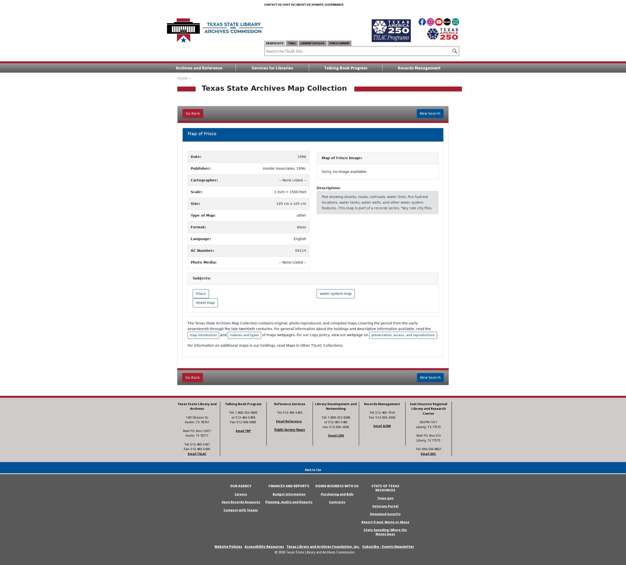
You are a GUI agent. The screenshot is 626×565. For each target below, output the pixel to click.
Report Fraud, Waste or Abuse (385, 522)
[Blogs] (447, 22)
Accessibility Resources (264, 546)
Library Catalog (313, 43)
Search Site (274, 43)
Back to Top (313, 469)
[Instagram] (430, 22)
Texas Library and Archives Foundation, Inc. (323, 546)
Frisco (201, 294)
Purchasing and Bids (337, 494)
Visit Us (289, 4)
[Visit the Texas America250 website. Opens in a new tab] (442, 33)
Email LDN (336, 435)
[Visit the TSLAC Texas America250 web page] (391, 25)
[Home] (215, 28)
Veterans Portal (385, 506)
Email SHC (428, 454)
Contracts (337, 502)
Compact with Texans (241, 510)
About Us (303, 4)
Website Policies (228, 546)
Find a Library (339, 43)
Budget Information (289, 494)
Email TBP (243, 431)
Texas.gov (385, 498)
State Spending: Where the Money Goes (385, 532)
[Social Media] (455, 22)
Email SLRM (382, 426)
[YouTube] (439, 22)
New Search (430, 113)
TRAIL (292, 43)
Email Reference (289, 421)
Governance (334, 4)
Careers (241, 494)
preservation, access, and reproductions (403, 335)
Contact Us (272, 4)
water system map (336, 294)
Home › (183, 78)
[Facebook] (422, 22)
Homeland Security (385, 514)
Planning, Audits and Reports (289, 502)
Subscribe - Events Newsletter (388, 546)
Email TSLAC (197, 454)
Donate (317, 4)
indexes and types (244, 335)
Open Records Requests (241, 502)
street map (205, 303)
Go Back (193, 113)
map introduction (203, 335)
